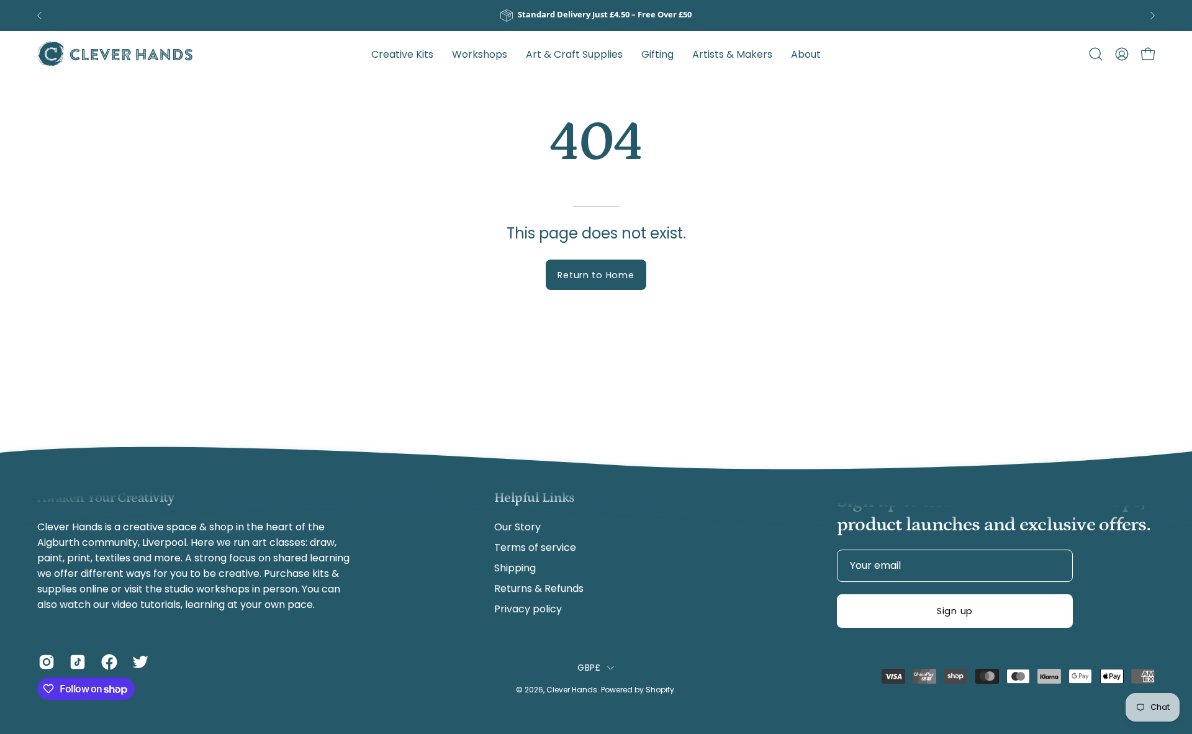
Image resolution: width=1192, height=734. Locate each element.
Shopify (660, 689)
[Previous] (39, 15)
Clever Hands (571, 689)
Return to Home (596, 275)
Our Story (517, 527)
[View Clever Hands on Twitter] (138, 662)
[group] (596, 15)
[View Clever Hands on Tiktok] (75, 662)
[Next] (1152, 15)
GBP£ (588, 667)
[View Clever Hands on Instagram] (44, 662)
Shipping (515, 568)
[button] (732, 54)
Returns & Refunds (539, 588)
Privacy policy (528, 609)
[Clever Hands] (114, 54)
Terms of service (535, 547)
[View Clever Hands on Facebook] (107, 662)
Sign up (955, 611)
